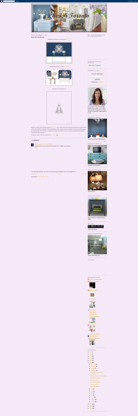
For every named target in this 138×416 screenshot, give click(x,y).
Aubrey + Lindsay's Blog (95, 279)
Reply (36, 147)
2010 (90, 406)
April (92, 395)
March (92, 397)
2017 (90, 352)
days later (66, 66)
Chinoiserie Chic (93, 290)
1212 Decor (53, 127)
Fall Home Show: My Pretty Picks (98, 376)
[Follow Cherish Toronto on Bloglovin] (95, 66)
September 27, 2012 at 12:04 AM (45, 144)
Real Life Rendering (37, 37)
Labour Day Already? (95, 386)
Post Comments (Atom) (43, 176)
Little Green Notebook (94, 334)
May (92, 393)
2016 (90, 354)
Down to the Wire (94, 380)
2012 (90, 362)
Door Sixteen (92, 310)
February (93, 399)
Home (59, 173)
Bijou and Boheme (94, 281)
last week (68, 39)
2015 (90, 356)
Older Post (84, 173)
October (93, 368)
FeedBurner (100, 82)
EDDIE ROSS (92, 312)
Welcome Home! (94, 384)
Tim (36, 144)
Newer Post (33, 173)
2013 (90, 360)
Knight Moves (92, 325)
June (92, 391)
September (93, 370)
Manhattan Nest (93, 336)
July (92, 389)
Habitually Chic (93, 314)
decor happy (92, 299)
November (93, 366)
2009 (90, 408)
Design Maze (92, 301)
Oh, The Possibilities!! (95, 382)
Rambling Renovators (94, 338)
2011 (90, 404)
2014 (90, 358)
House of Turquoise (94, 316)
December (93, 364)
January (93, 401)
